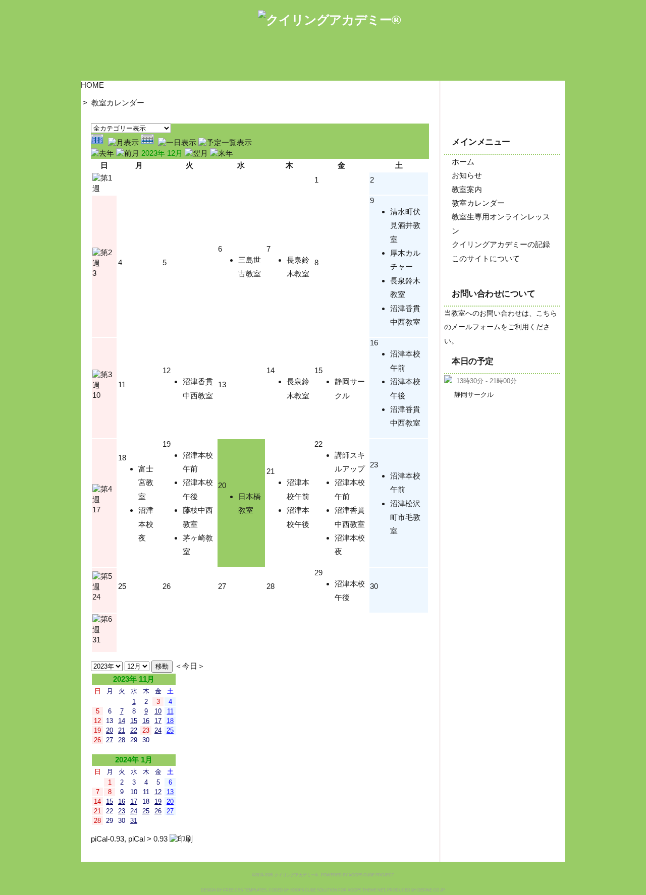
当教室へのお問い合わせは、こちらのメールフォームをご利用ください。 (500, 327)
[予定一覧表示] (225, 142)
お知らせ (467, 175)
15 (318, 370)
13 (222, 384)
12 (167, 370)
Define (424, 890)
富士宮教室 (145, 482)
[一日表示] (178, 142)
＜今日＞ (190, 666)
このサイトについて (486, 258)
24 (96, 596)
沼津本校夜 (145, 524)
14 (270, 370)
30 (374, 586)
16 (374, 342)
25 (122, 586)
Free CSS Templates (244, 890)
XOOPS (354, 890)
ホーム (463, 161)
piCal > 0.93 (148, 838)
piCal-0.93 (107, 838)
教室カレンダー (117, 102)
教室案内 (467, 189)
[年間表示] (99, 142)
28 (270, 586)
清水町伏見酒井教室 (405, 225)
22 (318, 444)
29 (318, 572)
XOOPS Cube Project (371, 875)
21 (270, 471)
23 (374, 464)
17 (96, 509)
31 (96, 639)
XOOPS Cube (303, 890)
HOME (92, 85)
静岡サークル (474, 394)
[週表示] (149, 142)
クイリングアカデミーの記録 (501, 244)
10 (96, 395)
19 (167, 444)
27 (222, 586)
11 (122, 384)
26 (167, 586)
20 (222, 485)
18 (122, 457)
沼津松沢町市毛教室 (405, 517)
